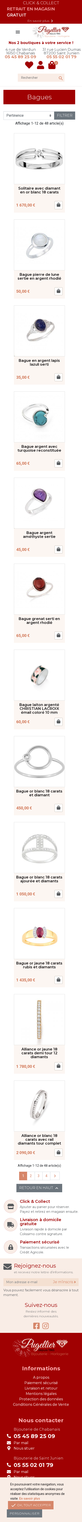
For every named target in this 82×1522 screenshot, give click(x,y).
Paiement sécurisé (41, 1383)
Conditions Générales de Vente (41, 1404)
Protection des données (41, 1399)
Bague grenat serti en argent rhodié (39, 621)
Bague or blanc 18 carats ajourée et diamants (39, 879)
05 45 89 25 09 (20, 56)
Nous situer (24, 1448)
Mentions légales (41, 1394)
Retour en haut (39, 1188)
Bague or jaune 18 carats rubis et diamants (39, 965)
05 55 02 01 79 (61, 56)
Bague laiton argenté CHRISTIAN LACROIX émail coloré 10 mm (39, 709)
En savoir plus (41, 21)
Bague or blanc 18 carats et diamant (39, 793)
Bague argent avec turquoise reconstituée (39, 448)
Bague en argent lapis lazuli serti (39, 362)
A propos (41, 1377)
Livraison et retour (41, 1388)
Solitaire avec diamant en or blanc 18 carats (39, 190)
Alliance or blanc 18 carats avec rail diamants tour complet (39, 1140)
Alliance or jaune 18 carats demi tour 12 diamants (39, 1053)
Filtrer (64, 115)
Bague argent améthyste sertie (39, 535)
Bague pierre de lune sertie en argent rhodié (39, 276)
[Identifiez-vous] (41, 65)
